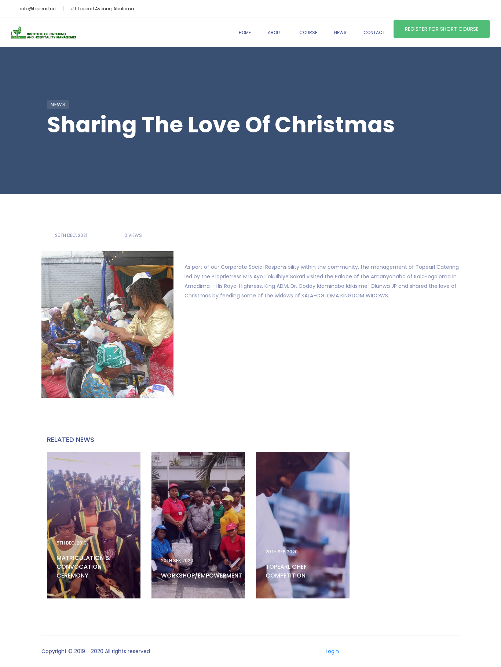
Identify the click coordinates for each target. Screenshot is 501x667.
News (340, 32)
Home (245, 32)
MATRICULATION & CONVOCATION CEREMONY (83, 567)
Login (332, 651)
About (275, 32)
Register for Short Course (442, 29)
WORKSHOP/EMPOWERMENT (201, 575)
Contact (374, 32)
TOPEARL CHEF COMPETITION (286, 571)
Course (308, 32)
